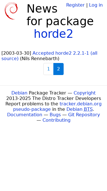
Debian (19, 93)
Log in (96, 5)
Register (75, 5)
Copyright (85, 93)
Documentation (24, 114)
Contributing (56, 120)
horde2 (53, 33)
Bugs (55, 114)
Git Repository (84, 114)
